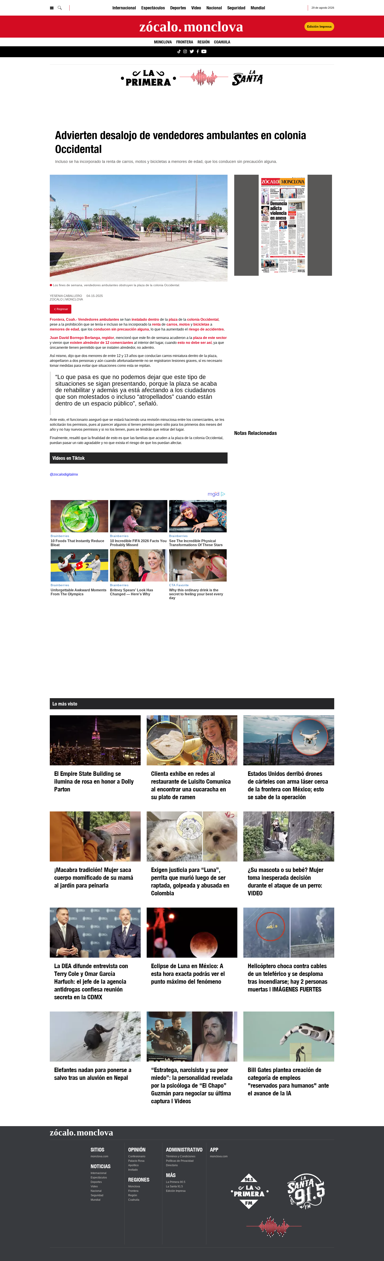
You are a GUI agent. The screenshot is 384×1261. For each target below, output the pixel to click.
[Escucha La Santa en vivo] (306, 1191)
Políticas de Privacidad (180, 1160)
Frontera (184, 41)
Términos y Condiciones (180, 1156)
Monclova (163, 41)
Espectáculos (153, 7)
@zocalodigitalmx (64, 474)
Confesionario (136, 1156)
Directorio (172, 1165)
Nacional (214, 7)
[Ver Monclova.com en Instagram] (185, 52)
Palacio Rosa (136, 1160)
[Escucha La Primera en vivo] (246, 1191)
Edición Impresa (319, 26)
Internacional (124, 7)
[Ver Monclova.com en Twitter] (192, 52)
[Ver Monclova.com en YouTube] (203, 52)
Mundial (258, 7)
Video (196, 7)
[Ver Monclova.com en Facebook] (198, 52)
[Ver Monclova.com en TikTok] (179, 52)
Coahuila (222, 41)
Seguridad (236, 7)
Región (204, 41)
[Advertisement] (283, 319)
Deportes (178, 7)
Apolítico (133, 1165)
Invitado (133, 1169)
